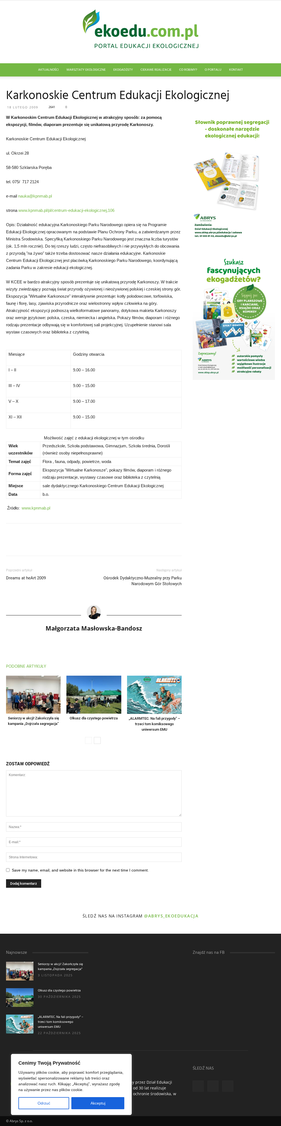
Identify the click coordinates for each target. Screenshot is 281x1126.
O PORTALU (213, 70)
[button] (268, 70)
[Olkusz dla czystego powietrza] (93, 694)
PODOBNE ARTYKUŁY (26, 666)
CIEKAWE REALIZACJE (156, 70)
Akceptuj (98, 1103)
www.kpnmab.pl (36, 508)
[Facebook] (198, 1086)
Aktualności (48, 70)
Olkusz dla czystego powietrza (94, 718)
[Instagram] (212, 1086)
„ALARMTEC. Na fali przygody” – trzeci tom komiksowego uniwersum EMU (154, 724)
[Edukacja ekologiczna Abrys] (140, 32)
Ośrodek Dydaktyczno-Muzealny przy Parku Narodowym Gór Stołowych (142, 581)
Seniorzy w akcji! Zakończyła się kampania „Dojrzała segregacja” (60, 966)
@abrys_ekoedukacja (171, 916)
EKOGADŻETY (123, 70)
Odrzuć (44, 1103)
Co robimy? (188, 70)
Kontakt (236, 70)
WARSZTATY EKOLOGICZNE (86, 70)
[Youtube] (227, 1086)
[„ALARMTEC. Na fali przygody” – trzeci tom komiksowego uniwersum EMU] (154, 695)
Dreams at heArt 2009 (26, 578)
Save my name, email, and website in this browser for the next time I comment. (80, 870)
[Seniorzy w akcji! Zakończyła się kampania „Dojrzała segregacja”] (33, 694)
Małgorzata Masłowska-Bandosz (94, 628)
